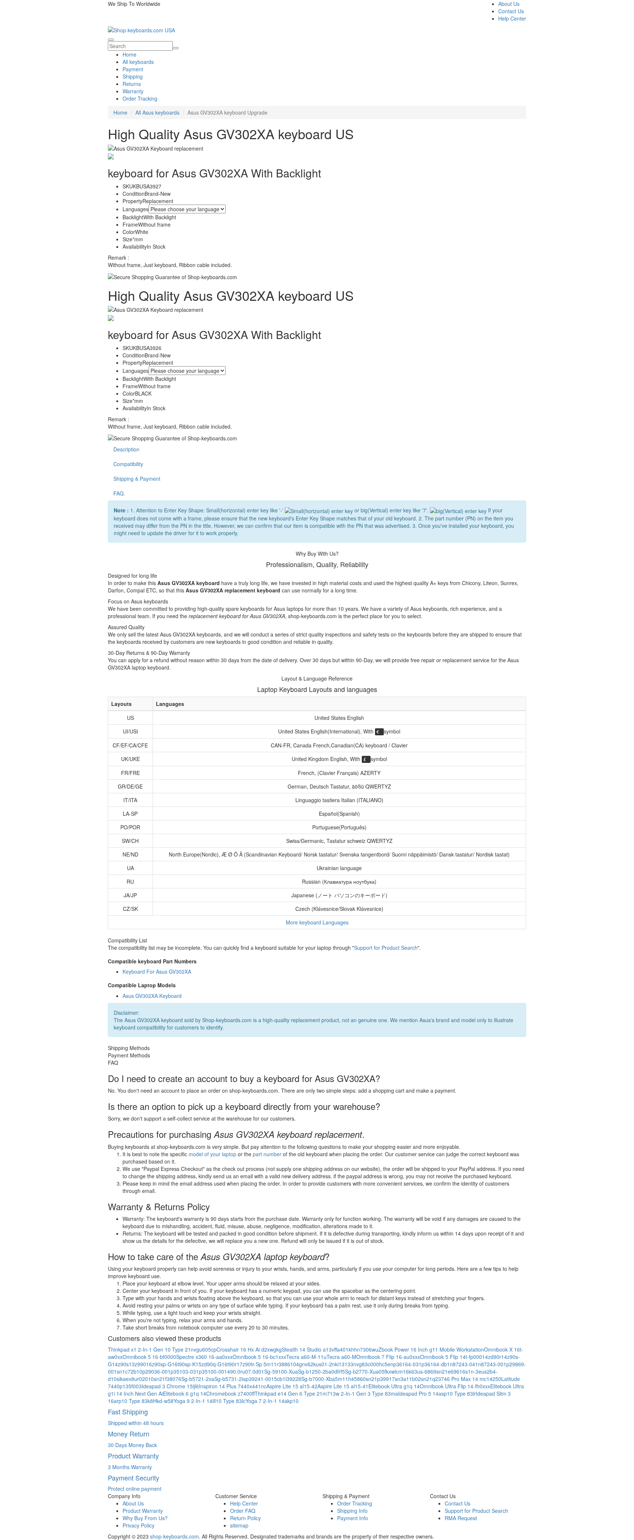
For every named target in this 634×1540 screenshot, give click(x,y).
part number (267, 1154)
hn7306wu (366, 1349)
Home (129, 54)
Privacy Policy (138, 1525)
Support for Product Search (386, 947)
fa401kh (345, 1349)
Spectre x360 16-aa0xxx (204, 1356)
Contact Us (511, 11)
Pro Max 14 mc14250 (476, 1378)
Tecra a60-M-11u (306, 1356)
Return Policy (245, 1518)
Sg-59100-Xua (281, 1371)
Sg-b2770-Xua (362, 1371)
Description (126, 449)
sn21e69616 (450, 1371)
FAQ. (119, 493)
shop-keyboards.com (174, 1536)
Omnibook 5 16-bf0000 (149, 1356)
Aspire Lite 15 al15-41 (342, 1386)
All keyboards (138, 61)
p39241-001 (260, 1378)
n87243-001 (492, 1364)
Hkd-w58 (163, 1400)
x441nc (257, 1386)
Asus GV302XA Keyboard (152, 995)
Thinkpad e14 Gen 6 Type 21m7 (292, 1393)
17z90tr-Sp (249, 1364)
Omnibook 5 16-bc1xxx (259, 1356)
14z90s (120, 1364)
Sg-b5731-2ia (230, 1378)
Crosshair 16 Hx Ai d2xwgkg (249, 1349)
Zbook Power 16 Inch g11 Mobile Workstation (431, 1349)
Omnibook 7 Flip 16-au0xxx (388, 1356)
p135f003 (131, 1386)
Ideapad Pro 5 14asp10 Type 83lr (437, 1393)
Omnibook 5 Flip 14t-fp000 (451, 1356)
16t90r (229, 1364)
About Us (509, 3)
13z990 (137, 1364)
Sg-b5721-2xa (197, 1378)
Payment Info (352, 1518)
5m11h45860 (350, 1378)
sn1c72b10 (129, 1371)
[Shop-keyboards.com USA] (141, 29)
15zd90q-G (209, 1364)
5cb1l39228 (287, 1378)
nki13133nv (345, 1364)
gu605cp (206, 1349)
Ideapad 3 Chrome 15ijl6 (170, 1386)
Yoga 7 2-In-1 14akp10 (272, 1400)
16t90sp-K (184, 1364)
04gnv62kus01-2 (312, 1364)
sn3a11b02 (408, 1378)
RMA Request (461, 1518)
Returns (132, 83)
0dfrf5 (338, 1371)
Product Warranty (143, 1510)
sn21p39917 (380, 1378)
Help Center (512, 18)
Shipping (133, 76)
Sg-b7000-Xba (318, 1378)
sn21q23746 (435, 1378)
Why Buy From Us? (145, 1518)
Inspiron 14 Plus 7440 (224, 1386)
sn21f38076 (167, 1378)
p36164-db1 (436, 1364)
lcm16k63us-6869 (415, 1371)
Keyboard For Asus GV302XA (157, 971)
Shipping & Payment (136, 478)
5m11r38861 (278, 1364)
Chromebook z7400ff (230, 1393)
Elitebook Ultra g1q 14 (394, 1386)
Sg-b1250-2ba (314, 1371)
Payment (133, 69)
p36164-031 (407, 1364)
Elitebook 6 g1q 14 (184, 1393)
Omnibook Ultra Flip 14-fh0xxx (455, 1386)
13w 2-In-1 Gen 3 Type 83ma (364, 1393)
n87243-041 (464, 1364)
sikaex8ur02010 (135, 1378)
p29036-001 (156, 1371)
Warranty (133, 91)
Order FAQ (242, 1510)
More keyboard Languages (317, 922)
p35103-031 (185, 1371)
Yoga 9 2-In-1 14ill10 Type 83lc (209, 1400)
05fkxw (387, 1371)
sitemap (239, 1525)
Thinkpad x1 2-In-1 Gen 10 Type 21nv (152, 1349)
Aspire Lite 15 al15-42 (291, 1386)
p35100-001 (213, 1371)
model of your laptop (212, 1154)
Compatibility (128, 464)
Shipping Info (352, 1510)
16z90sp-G (159, 1364)
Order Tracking (140, 98)
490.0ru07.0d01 (245, 1371)
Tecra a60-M (341, 1356)
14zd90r (491, 1356)
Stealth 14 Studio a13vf (309, 1349)
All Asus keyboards (157, 112)
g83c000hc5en (376, 1364)
